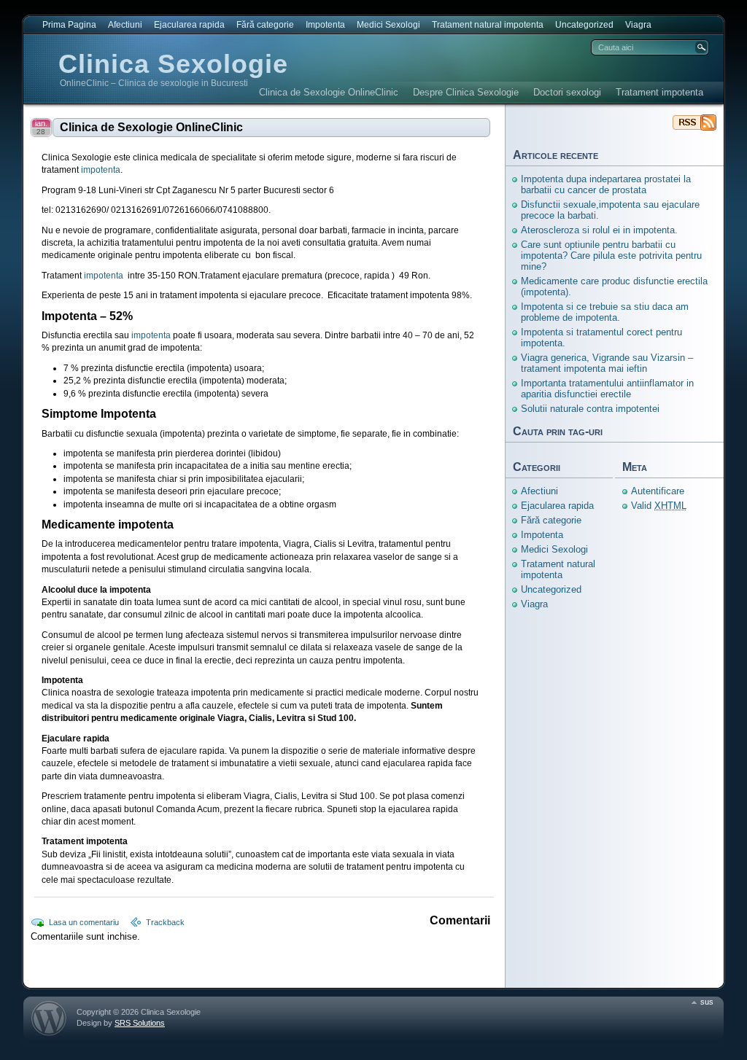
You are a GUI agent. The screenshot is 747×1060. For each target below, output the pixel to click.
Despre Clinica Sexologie (466, 92)
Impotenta (325, 25)
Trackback (165, 922)
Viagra (638, 25)
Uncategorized (584, 25)
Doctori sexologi (567, 92)
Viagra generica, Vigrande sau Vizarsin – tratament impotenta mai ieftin (607, 363)
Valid (658, 505)
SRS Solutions (140, 1022)
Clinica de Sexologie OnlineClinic (328, 92)
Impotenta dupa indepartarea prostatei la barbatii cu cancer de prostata (606, 184)
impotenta (100, 170)
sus (706, 1001)
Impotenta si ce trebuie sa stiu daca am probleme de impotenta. (605, 312)
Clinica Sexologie (173, 64)
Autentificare (657, 491)
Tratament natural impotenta (487, 25)
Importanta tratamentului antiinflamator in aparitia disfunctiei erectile (607, 389)
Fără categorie (265, 25)
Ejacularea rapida (189, 25)
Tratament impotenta (659, 92)
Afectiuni (125, 25)
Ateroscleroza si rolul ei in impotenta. (599, 230)
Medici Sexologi (388, 25)
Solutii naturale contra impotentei (590, 408)
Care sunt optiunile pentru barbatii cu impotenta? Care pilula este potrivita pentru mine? (611, 255)
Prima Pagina (69, 25)
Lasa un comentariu (84, 922)
